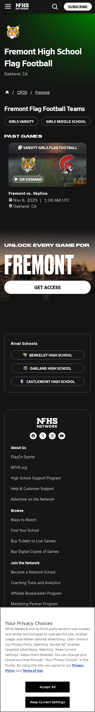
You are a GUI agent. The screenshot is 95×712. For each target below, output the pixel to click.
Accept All (47, 687)
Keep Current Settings (47, 702)
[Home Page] (7, 92)
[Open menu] (8, 6)
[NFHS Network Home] (22, 6)
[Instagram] (52, 435)
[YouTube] (61, 435)
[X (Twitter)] (42, 435)
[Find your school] (55, 6)
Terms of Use (33, 670)
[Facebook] (33, 435)
